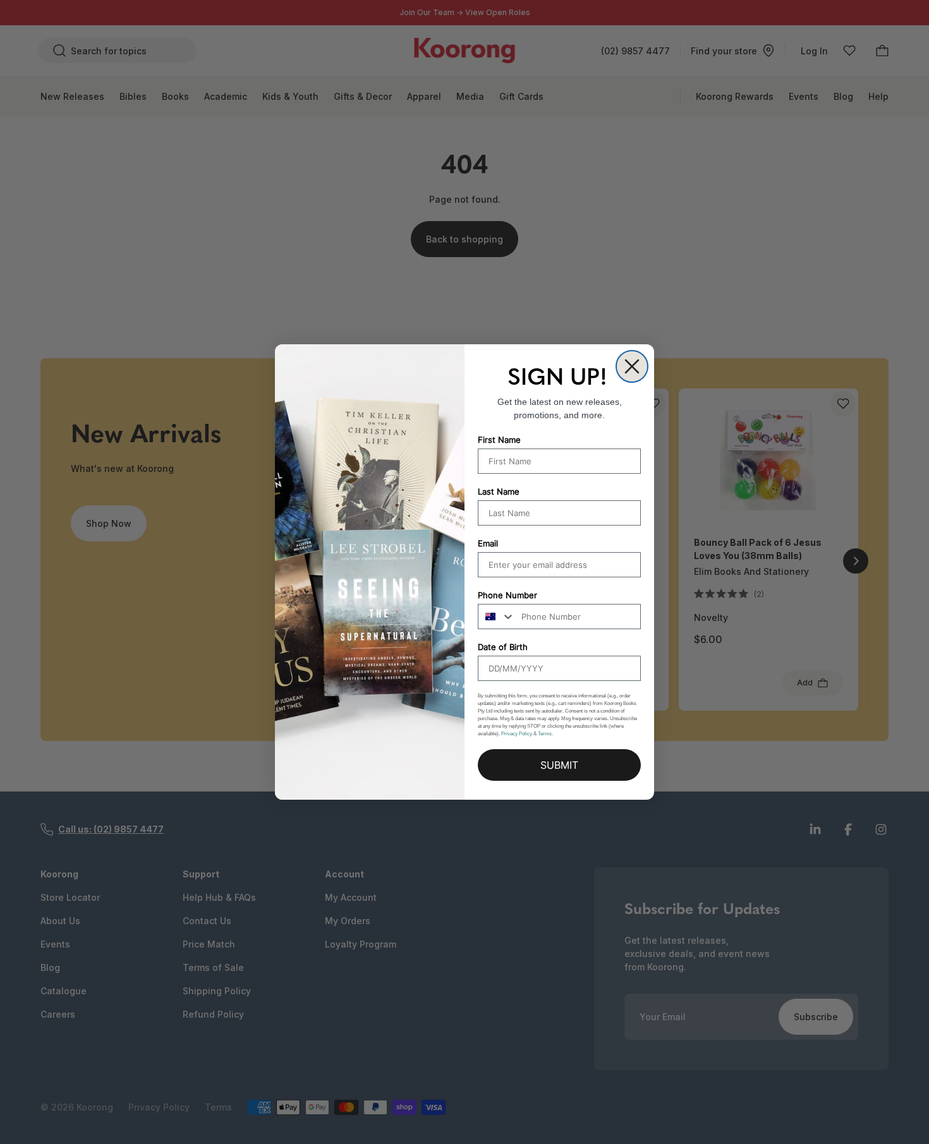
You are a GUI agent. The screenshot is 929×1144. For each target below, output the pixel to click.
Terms (545, 734)
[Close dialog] (632, 366)
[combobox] (496, 617)
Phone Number (507, 595)
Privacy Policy (516, 734)
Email (488, 543)
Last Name (498, 491)
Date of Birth (503, 647)
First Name (499, 440)
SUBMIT (559, 765)
